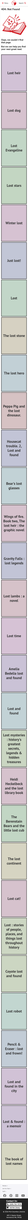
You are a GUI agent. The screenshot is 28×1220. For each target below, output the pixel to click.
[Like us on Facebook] (5, 1195)
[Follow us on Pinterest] (11, 1195)
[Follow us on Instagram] (16, 1195)
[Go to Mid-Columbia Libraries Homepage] (14, 3)
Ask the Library (15, 1208)
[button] (14, 73)
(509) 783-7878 (15, 1204)
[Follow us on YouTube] (23, 1195)
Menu (6, 3)
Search (21, 3)
